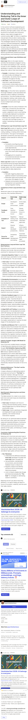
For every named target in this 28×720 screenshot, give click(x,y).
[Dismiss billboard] (26, 690)
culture (13, 24)
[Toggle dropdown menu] (26, 490)
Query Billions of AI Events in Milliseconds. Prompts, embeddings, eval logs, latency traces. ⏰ (14, 574)
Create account (22, 2)
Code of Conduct (10, 548)
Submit (6, 544)
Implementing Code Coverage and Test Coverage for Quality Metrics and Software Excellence (14, 646)
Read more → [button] (5, 529)
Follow (14, 606)
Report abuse (19, 548)
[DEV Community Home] (5, 2)
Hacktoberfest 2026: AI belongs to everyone (11, 510)
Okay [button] (4, 717)
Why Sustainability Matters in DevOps (10, 631)
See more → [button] (5, 594)
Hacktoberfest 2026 (7, 520)
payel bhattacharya (9, 5)
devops (3, 24)
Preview (13, 544)
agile (8, 24)
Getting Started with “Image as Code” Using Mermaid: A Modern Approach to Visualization (13, 638)
